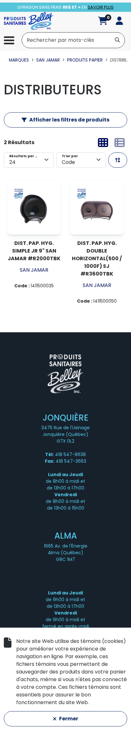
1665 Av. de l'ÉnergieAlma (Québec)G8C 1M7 (65, 553)
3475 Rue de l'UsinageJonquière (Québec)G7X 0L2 (65, 434)
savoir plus (101, 7)
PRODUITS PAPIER (85, 60)
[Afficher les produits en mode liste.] (119, 142)
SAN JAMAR (48, 60)
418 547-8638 (70, 454)
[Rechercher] (117, 40)
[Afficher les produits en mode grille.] (103, 142)
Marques (19, 60)
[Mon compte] (119, 20)
